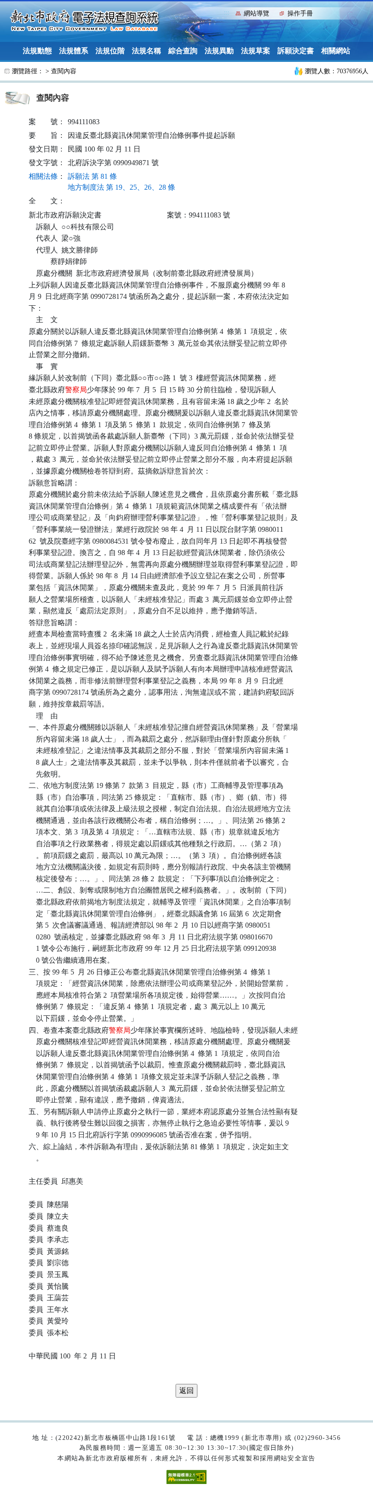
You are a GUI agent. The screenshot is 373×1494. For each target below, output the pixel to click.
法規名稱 (146, 51)
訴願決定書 (295, 51)
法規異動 (219, 51)
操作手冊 (300, 13)
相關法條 (43, 176)
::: (226, 12)
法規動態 (37, 51)
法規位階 (110, 51)
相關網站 (335, 51)
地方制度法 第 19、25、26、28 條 (121, 187)
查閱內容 (63, 71)
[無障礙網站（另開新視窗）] (186, 1476)
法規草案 (255, 51)
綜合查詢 (182, 51)
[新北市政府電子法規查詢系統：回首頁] (84, 21)
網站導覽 (256, 13)
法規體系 (73, 51)
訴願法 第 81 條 (92, 176)
